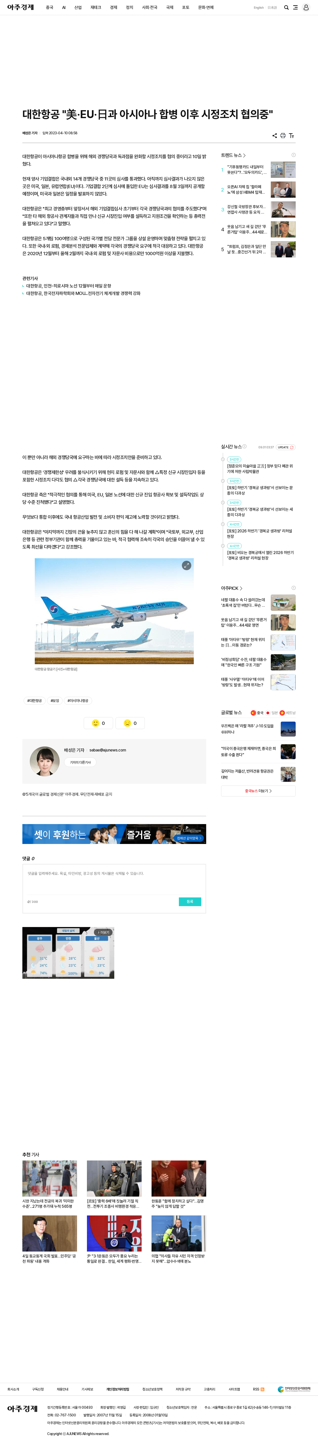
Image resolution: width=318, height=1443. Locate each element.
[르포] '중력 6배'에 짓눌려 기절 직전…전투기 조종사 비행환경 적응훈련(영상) (113, 1204)
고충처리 (209, 1389)
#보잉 (55, 700)
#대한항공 (34, 700)
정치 (129, 7)
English (259, 7)
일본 (275, 713)
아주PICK (229, 588)
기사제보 (87, 1389)
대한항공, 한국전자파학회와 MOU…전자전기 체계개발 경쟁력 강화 (83, 293)
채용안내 (62, 1389)
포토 (185, 7)
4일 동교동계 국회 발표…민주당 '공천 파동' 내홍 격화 (49, 1259)
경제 (113, 7)
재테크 (95, 7)
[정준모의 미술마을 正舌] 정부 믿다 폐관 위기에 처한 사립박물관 (260, 469)
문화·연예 (206, 7)
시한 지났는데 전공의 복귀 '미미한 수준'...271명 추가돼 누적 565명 (48, 1204)
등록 (190, 901)
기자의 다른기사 (80, 762)
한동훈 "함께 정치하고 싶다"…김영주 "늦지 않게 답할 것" (178, 1204)
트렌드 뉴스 (231, 155)
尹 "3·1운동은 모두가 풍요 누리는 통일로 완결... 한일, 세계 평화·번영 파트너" (112, 1259)
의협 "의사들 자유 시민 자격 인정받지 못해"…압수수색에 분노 (178, 1259)
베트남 (291, 713)
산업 (77, 7)
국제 (169, 7)
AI (64, 7)
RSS (256, 1389)
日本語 (272, 7)
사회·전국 (150, 7)
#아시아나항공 (78, 700)
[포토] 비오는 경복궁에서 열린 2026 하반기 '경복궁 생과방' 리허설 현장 (260, 555)
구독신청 (37, 1389)
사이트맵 (234, 1389)
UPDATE (283, 447)
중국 (49, 7)
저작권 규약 (183, 1389)
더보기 (244, 792)
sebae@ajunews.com (107, 750)
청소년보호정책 (152, 1389)
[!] (294, 155)
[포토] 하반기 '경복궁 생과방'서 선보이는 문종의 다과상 (260, 490)
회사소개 (13, 1389)
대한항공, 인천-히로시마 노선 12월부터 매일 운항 (68, 285)
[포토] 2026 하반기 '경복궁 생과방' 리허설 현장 (259, 534)
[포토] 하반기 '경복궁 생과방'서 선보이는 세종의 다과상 (260, 512)
